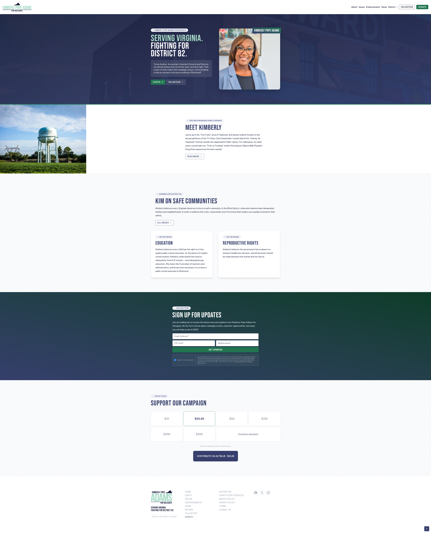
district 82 (225, 492)
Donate (189, 517)
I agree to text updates (185, 360)
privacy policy (227, 502)
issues (362, 7)
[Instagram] (268, 492)
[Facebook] (255, 492)
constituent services (231, 495)
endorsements (373, 7)
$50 (231, 418)
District (391, 7)
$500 (199, 434)
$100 (264, 418)
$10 (166, 418)
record (189, 510)
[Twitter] (261, 492)
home (188, 492)
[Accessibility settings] (426, 528)
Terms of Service (240, 361)
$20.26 (199, 418)
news (384, 7)
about (354, 7)
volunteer (191, 513)
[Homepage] (17, 7)
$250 (166, 434)
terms (222, 506)
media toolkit (227, 499)
